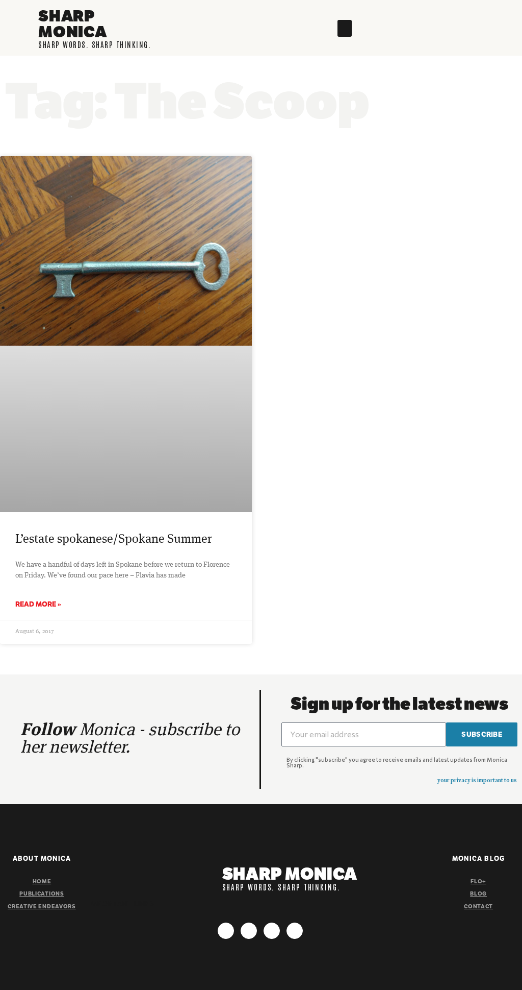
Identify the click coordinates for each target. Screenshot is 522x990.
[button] (344, 28)
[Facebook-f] (249, 931)
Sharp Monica (72, 24)
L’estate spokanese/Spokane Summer (113, 540)
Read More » (38, 604)
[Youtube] (272, 931)
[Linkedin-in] (294, 931)
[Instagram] (226, 931)
